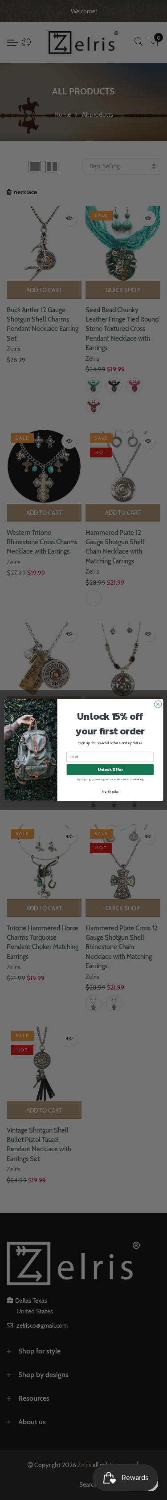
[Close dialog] (157, 704)
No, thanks (110, 791)
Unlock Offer (109, 769)
